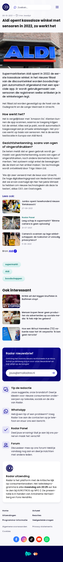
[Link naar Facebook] (16, 539)
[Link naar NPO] (35, 553)
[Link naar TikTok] (31, 539)
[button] (57, 7)
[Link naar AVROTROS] (28, 553)
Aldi (11, 251)
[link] (11, 264)
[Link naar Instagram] (24, 539)
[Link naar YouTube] (39, 539)
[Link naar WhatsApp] (47, 539)
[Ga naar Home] (5, 7)
